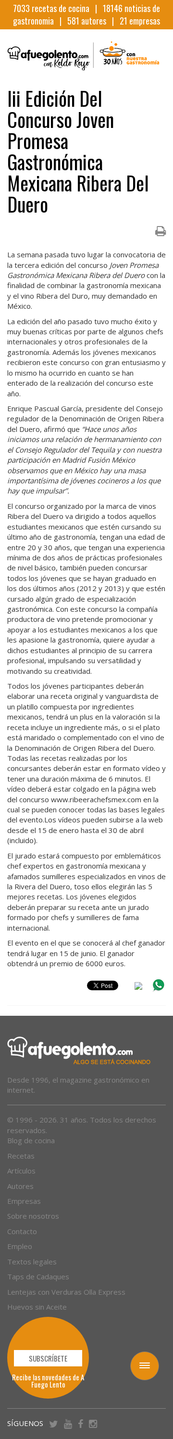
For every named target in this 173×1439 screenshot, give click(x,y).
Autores (20, 1186)
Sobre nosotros (33, 1216)
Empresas (24, 1201)
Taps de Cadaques (38, 1276)
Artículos (21, 1170)
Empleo (19, 1246)
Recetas (21, 1156)
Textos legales (32, 1261)
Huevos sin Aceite (37, 1307)
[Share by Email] (138, 987)
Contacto (22, 1231)
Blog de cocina (31, 1140)
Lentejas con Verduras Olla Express (66, 1292)
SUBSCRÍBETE (48, 1358)
